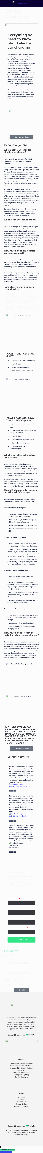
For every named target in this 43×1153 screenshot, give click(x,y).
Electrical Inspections (21, 1072)
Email (11, 908)
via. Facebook (25, 787)
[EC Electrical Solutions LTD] (21, 3)
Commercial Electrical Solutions (21, 1066)
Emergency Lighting (21, 1075)
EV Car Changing (21, 1077)
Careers (21, 1099)
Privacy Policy (21, 1104)
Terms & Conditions (21, 1106)
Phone (12, 1150)
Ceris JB (12, 816)
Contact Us (21, 1102)
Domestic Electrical (18, 1063)
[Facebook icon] (20, 1138)
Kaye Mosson (14, 787)
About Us (21, 1097)
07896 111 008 (19, 972)
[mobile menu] (40, 4)
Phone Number (15, 918)
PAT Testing (21, 1070)
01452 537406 (19, 963)
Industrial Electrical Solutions (21, 1068)
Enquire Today (22, 939)
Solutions (29, 1063)
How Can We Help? (18, 928)
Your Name (14, 899)
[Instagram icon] (23, 1138)
